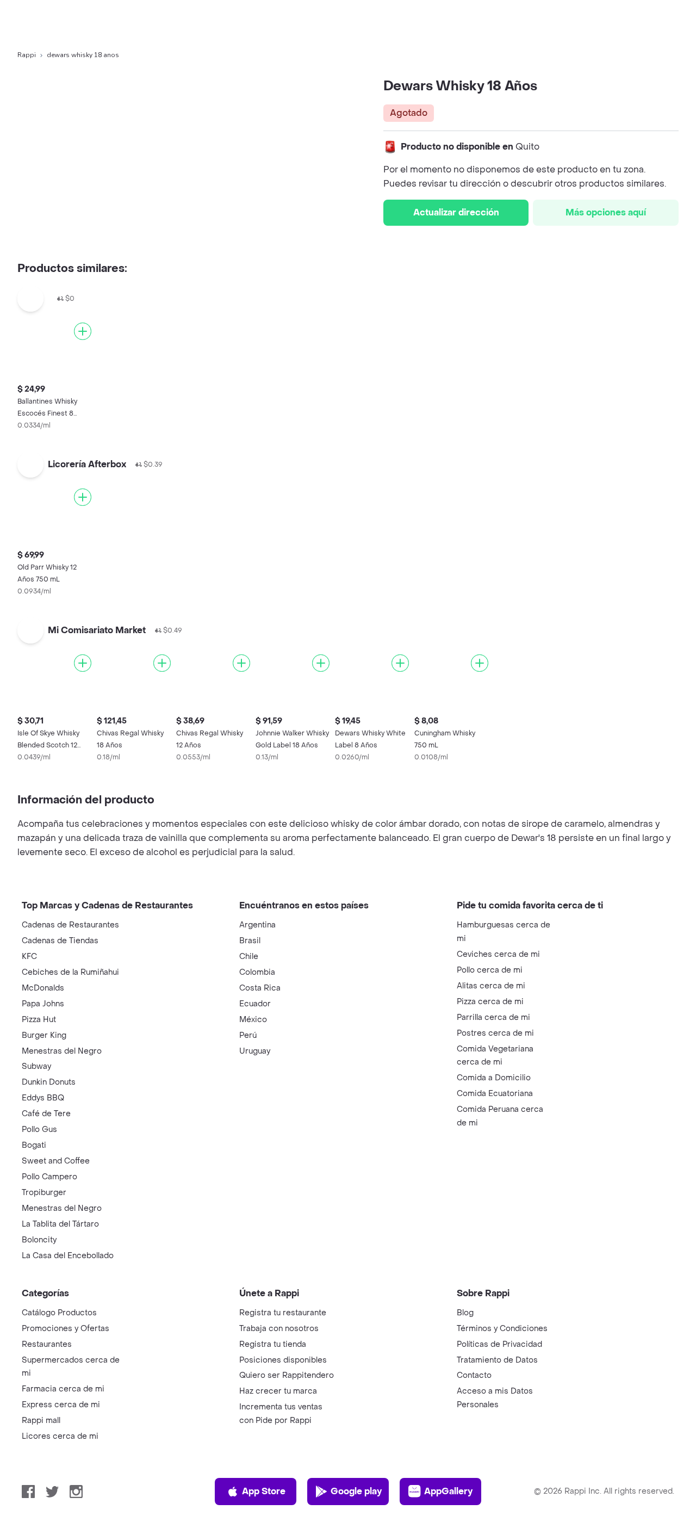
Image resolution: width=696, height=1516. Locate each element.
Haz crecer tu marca (278, 1391)
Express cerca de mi (61, 1405)
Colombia (257, 972)
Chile (248, 956)
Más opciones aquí (606, 212)
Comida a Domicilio (494, 1078)
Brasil (249, 941)
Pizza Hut (39, 1019)
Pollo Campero (49, 1177)
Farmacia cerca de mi (63, 1389)
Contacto (474, 1375)
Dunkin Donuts (49, 1082)
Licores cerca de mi (60, 1436)
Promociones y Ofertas (65, 1328)
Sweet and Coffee (56, 1161)
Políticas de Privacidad (499, 1344)
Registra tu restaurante (282, 1313)
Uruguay (254, 1051)
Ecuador (255, 1004)
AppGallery (448, 1491)
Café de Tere (46, 1114)
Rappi (26, 55)
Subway (36, 1066)
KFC (29, 956)
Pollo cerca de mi (490, 970)
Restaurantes (47, 1344)
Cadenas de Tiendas (60, 941)
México (253, 1019)
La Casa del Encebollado (68, 1256)
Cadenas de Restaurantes (70, 925)
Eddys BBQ (43, 1098)
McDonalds (43, 988)
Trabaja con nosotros (279, 1328)
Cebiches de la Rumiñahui (70, 972)
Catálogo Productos (59, 1313)
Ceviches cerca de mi (498, 954)
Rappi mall (41, 1420)
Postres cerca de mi (495, 1033)
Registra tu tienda (272, 1344)
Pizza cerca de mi (490, 1002)
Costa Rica (260, 988)
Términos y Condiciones (502, 1328)
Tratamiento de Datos (497, 1360)
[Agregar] (82, 331)
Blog (465, 1313)
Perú (248, 1035)
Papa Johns (43, 1004)
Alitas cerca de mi (491, 986)
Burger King (44, 1035)
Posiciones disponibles (283, 1360)
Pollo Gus (39, 1129)
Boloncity (39, 1240)
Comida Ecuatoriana (495, 1093)
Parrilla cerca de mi (493, 1017)
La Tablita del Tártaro (60, 1224)
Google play (356, 1491)
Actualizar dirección (456, 212)
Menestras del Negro (62, 1051)
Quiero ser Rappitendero (286, 1375)
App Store (263, 1491)
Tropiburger (44, 1192)
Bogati (34, 1145)
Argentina (257, 925)
